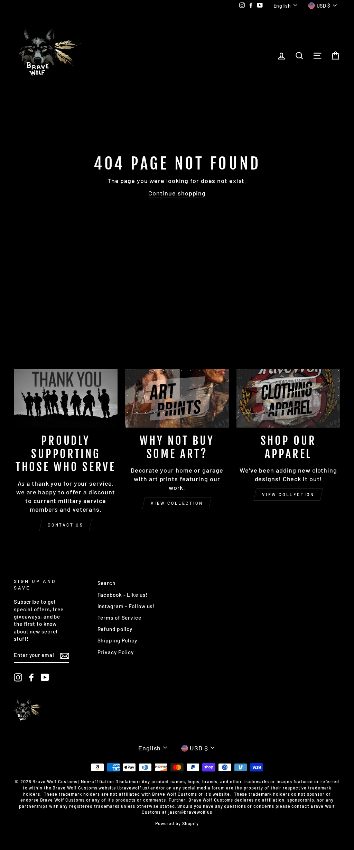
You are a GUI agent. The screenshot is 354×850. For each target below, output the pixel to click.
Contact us (65, 524)
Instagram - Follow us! (126, 606)
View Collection (177, 503)
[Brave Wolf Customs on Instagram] (18, 677)
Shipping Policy (117, 640)
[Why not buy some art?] (177, 398)
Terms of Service (119, 617)
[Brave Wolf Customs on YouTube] (45, 677)
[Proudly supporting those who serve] (66, 398)
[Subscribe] (64, 655)
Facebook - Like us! (122, 595)
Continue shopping (177, 193)
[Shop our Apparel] (288, 398)
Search (106, 583)
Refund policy (115, 629)
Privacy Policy (115, 652)
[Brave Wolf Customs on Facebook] (31, 677)
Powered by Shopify (177, 823)
